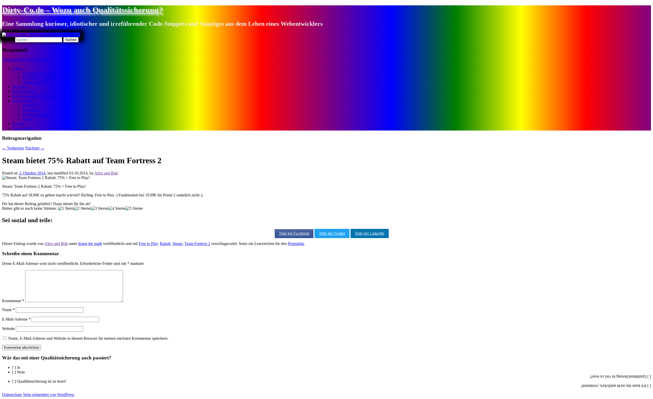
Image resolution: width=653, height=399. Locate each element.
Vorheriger (13, 148)
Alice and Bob (106, 173)
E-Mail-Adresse (16, 319)
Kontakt (18, 123)
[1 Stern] (65, 208)
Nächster (35, 148)
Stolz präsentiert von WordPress (48, 394)
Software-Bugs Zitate (39, 73)
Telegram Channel (37, 114)
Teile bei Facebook (294, 233)
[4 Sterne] (116, 208)
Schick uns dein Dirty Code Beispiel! (42, 96)
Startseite (19, 87)
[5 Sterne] (134, 208)
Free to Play (148, 243)
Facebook (30, 110)
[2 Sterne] (82, 208)
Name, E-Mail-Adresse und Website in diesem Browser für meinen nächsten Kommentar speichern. (88, 338)
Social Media (22, 100)
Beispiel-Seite (23, 91)
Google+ (29, 105)
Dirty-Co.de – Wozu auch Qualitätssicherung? (82, 10)
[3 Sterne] (99, 208)
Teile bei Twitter (332, 233)
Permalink (296, 243)
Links (16, 68)
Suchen (8, 39)
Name (8, 310)
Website (8, 328)
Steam (177, 243)
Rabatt (165, 243)
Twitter (28, 119)
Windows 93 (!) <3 (37, 82)
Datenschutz (22, 128)
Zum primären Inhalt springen (26, 59)
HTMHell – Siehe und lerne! (45, 77)
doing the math (90, 243)
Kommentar (13, 301)
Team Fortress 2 (197, 243)
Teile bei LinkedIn (369, 233)
